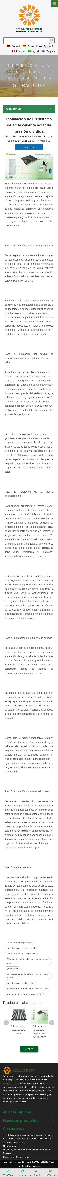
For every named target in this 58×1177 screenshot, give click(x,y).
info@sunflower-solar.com (19, 1135)
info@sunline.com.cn (44, 1135)
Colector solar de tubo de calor (22, 948)
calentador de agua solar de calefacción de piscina (28, 976)
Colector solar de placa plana (21, 983)
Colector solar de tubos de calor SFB (19, 1030)
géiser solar (12, 968)
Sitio (48, 141)
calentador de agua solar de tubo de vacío (27, 988)
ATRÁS (29, 1049)
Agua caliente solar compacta (21, 953)
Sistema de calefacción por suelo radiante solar (28, 961)
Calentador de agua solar (19, 942)
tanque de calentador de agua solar (24, 994)
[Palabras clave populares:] (52, 40)
